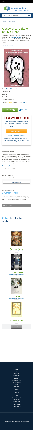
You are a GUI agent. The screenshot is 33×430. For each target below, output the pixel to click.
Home (16, 384)
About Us (16, 386)
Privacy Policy (16, 401)
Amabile (16, 296)
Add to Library (25, 110)
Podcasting (16, 378)
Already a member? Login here (16, 135)
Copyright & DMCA (16, 398)
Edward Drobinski (16, 37)
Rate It (24, 102)
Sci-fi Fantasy (12, 274)
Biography (11, 321)
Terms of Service (16, 399)
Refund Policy (16, 403)
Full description (6, 166)
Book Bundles (16, 375)
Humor (11, 250)
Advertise (16, 408)
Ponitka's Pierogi (16, 249)
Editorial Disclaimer (16, 406)
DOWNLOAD (9, 110)
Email (11, 127)
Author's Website (7, 205)
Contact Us (16, 389)
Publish (16, 377)
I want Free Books (16, 131)
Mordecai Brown (16, 320)
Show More (16, 326)
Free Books (16, 372)
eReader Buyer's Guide (16, 388)
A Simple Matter (16, 273)
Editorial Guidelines (16, 404)
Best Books (16, 373)
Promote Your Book (16, 380)
